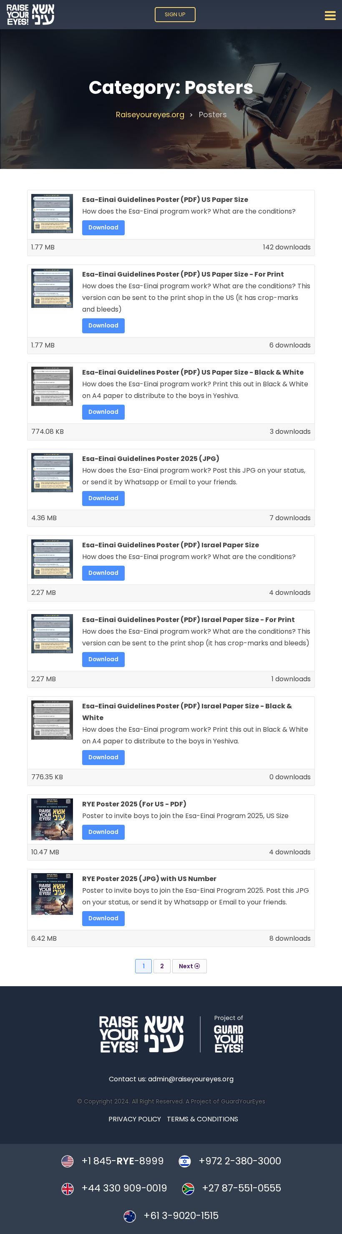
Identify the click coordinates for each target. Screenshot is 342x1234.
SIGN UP (175, 14)
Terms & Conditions (202, 1119)
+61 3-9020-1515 (181, 1216)
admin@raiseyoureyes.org (191, 1079)
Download (103, 228)
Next (186, 966)
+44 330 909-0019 (124, 1188)
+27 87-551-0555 (241, 1188)
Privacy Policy (134, 1119)
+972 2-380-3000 (240, 1161)
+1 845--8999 (122, 1161)
